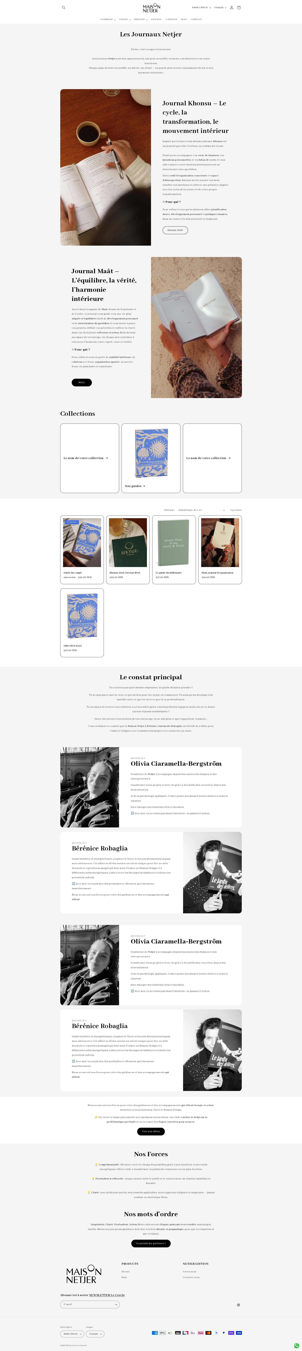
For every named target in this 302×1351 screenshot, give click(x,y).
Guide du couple (73, 572)
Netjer (69, 1345)
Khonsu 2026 (175, 230)
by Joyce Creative (80, 1345)
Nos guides (133, 486)
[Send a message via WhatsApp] (296, 1345)
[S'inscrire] (115, 1304)
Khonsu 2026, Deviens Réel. (125, 572)
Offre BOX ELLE (73, 645)
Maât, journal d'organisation (217, 572)
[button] (63, 7)
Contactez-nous (191, 1277)
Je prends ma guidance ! (151, 1243)
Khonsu (126, 1271)
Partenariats (189, 1271)
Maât (82, 382)
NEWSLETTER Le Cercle (107, 1295)
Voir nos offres (151, 1131)
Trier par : (169, 510)
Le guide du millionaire (169, 572)
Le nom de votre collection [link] (84, 458)
